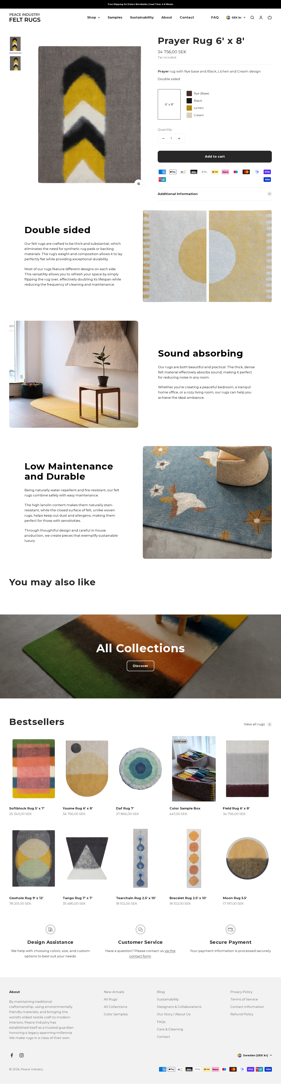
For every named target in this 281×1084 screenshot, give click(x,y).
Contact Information (247, 1007)
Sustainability (142, 17)
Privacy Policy (241, 992)
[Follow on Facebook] (11, 1055)
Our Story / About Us (174, 1014)
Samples (115, 17)
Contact (187, 17)
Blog (161, 992)
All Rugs (110, 999)
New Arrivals (114, 992)
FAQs (161, 1022)
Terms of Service (244, 999)
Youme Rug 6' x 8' (78, 808)
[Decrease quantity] (163, 138)
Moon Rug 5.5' (235, 898)
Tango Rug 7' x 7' (78, 898)
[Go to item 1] (15, 44)
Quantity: (165, 129)
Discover (140, 666)
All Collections (115, 1007)
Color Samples (116, 1014)
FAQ (215, 17)
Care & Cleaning (170, 1029)
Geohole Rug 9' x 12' (26, 898)
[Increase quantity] (179, 138)
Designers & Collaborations (179, 1007)
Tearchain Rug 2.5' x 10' (136, 898)
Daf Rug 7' (125, 808)
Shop (91, 17)
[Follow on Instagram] (21, 1055)
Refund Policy (241, 1014)
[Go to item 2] (15, 64)
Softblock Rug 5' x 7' (27, 808)
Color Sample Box (185, 808)
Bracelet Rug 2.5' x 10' (188, 898)
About (166, 17)
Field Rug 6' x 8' (236, 808)
